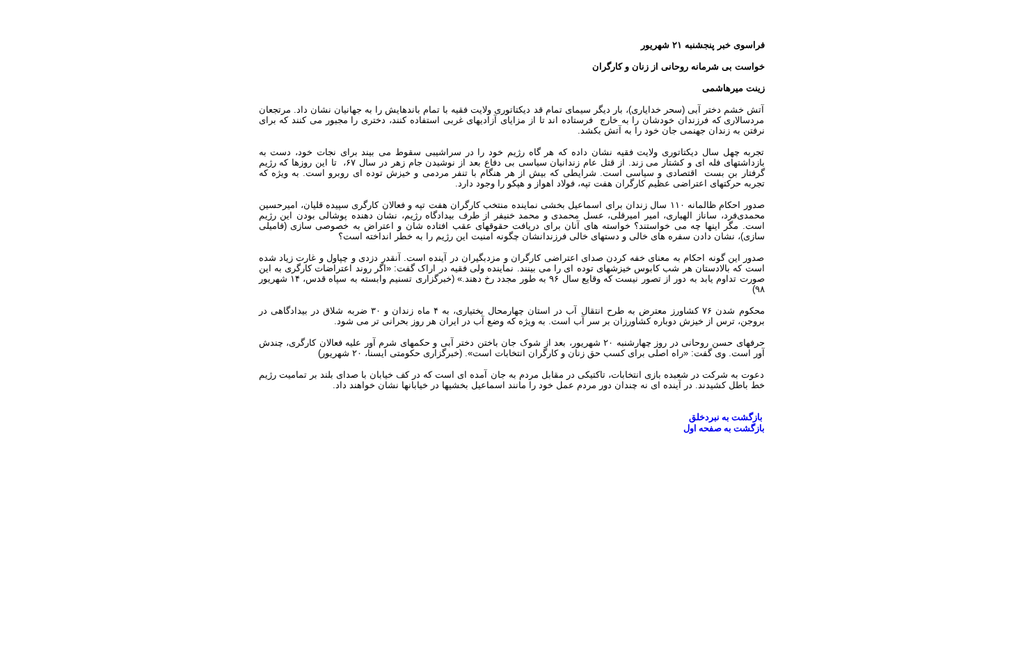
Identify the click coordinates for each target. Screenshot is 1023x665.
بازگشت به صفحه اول (724, 428)
